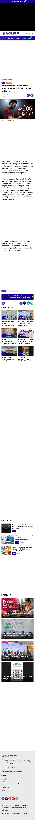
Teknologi (9, 82)
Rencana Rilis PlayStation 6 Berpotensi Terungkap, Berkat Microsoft (22, 526)
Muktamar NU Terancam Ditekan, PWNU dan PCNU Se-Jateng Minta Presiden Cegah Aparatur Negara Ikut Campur (9, 359)
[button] (26, 33)
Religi (3, 782)
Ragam (3, 785)
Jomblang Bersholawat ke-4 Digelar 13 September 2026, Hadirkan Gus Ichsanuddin (25, 359)
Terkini (3, 779)
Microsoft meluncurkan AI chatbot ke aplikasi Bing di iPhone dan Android (24, 538)
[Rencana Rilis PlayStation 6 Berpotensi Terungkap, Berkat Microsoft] (6, 528)
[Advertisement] (17, 59)
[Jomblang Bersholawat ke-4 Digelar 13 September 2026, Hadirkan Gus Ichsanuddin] (26, 351)
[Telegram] (28, 303)
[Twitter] (24, 303)
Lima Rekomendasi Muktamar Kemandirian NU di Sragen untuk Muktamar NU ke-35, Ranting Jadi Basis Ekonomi (8, 323)
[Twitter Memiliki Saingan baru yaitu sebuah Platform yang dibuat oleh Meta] (6, 550)
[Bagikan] (32, 95)
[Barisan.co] (10, 33)
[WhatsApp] (32, 303)
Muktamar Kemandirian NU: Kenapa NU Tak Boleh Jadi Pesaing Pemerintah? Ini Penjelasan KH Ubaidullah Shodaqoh (8, 341)
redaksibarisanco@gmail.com (14, 771)
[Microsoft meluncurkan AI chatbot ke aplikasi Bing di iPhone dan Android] (7, 539)
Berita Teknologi (13, 291)
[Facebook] (21, 303)
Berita (3, 82)
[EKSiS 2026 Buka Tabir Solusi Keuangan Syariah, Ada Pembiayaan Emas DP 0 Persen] (26, 315)
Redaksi (3, 94)
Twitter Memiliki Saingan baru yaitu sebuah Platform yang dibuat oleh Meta (22, 549)
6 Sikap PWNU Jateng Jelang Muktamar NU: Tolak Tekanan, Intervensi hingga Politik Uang (25, 341)
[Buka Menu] (29, 33)
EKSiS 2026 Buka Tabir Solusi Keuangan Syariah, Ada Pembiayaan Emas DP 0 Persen (25, 323)
